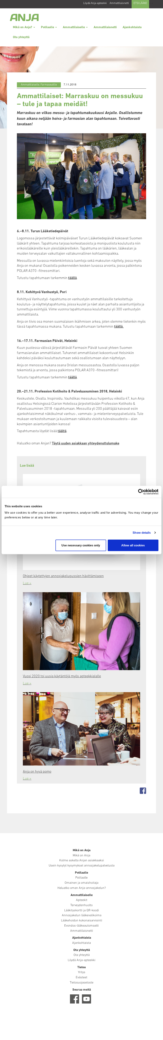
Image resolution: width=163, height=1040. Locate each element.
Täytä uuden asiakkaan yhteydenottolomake (85, 443)
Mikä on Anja (81, 855)
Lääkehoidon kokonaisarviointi (81, 920)
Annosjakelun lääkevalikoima (81, 915)
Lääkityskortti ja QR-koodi (81, 910)
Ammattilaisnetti (119, 3)
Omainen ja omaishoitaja (81, 883)
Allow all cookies (133, 545)
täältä (62, 431)
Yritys (81, 972)
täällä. (119, 327)
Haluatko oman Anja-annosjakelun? (81, 888)
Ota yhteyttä (21, 37)
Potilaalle (48, 27)
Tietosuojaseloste (81, 982)
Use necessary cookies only (80, 545)
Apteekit (81, 900)
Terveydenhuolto (81, 905)
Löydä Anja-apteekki (95, 3)
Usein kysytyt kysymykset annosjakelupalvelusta (81, 865)
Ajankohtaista (132, 27)
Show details (142, 532)
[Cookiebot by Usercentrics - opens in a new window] (141, 492)
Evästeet (81, 977)
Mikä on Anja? (23, 27)
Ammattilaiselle (74, 27)
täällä (72, 278)
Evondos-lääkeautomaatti (81, 925)
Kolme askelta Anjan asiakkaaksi (81, 860)
